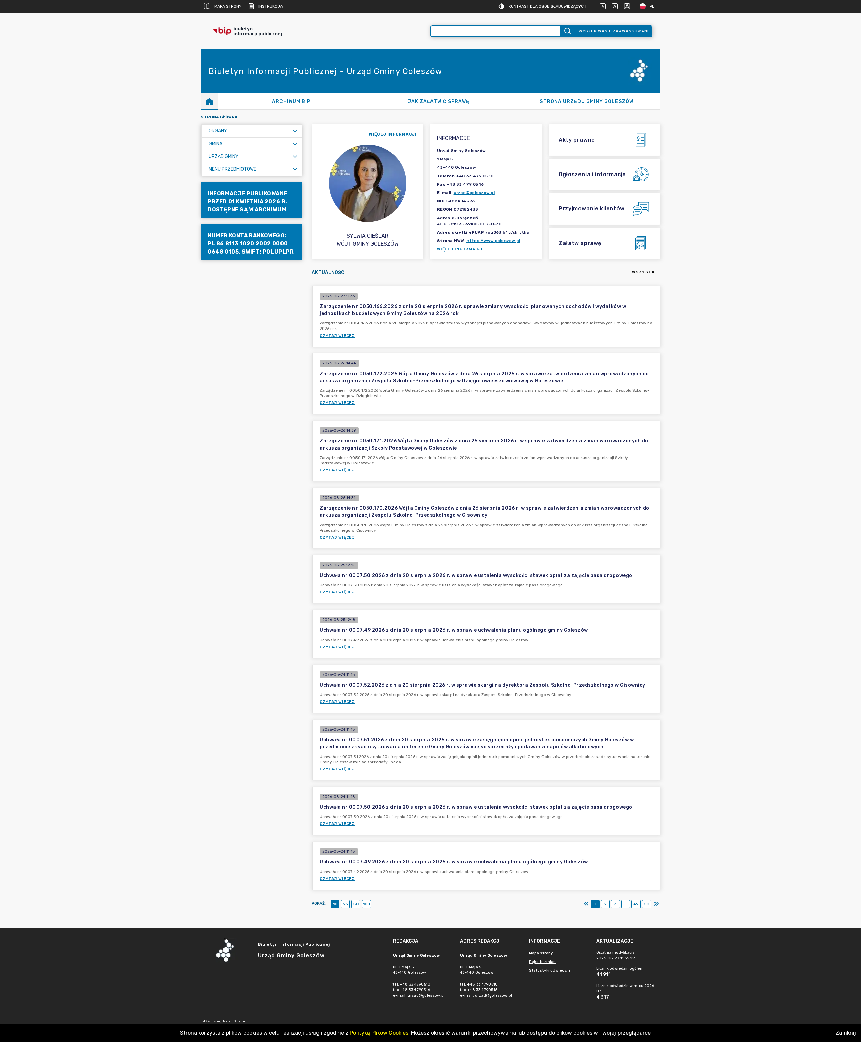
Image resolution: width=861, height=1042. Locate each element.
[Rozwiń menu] (295, 131)
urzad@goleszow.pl (474, 192)
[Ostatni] (656, 904)
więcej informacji (393, 134)
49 (636, 904)
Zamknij (846, 1033)
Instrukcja (270, 6)
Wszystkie (646, 272)
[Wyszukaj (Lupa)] (567, 31)
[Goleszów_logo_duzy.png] (640, 71)
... (625, 904)
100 (366, 904)
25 (345, 904)
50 (356, 904)
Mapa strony (227, 6)
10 (335, 904)
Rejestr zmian (542, 961)
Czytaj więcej (337, 335)
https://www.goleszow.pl (493, 240)
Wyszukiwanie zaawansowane (614, 31)
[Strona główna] (209, 101)
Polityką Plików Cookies (379, 1033)
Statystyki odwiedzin (549, 970)
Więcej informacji (460, 249)
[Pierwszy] (586, 904)
